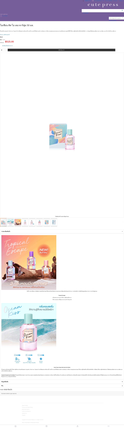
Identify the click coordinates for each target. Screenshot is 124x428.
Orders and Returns (26, 411)
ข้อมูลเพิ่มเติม (4, 381)
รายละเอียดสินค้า (5, 231)
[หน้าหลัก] (15, 426)
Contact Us (24, 413)
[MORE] (108, 426)
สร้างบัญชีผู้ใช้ (85, 13)
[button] (10, 222)
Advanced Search (112, 20)
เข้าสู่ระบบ (121, 0)
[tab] (62, 231)
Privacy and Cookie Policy (27, 407)
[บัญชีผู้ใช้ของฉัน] (77, 426)
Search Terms (25, 405)
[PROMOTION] (46, 426)
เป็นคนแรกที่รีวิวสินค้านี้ (4, 34)
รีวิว (2, 386)
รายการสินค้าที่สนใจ (98, 0)
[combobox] (116, 18)
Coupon (23, 415)
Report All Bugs (36, 422)
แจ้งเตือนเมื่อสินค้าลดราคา (7, 45)
